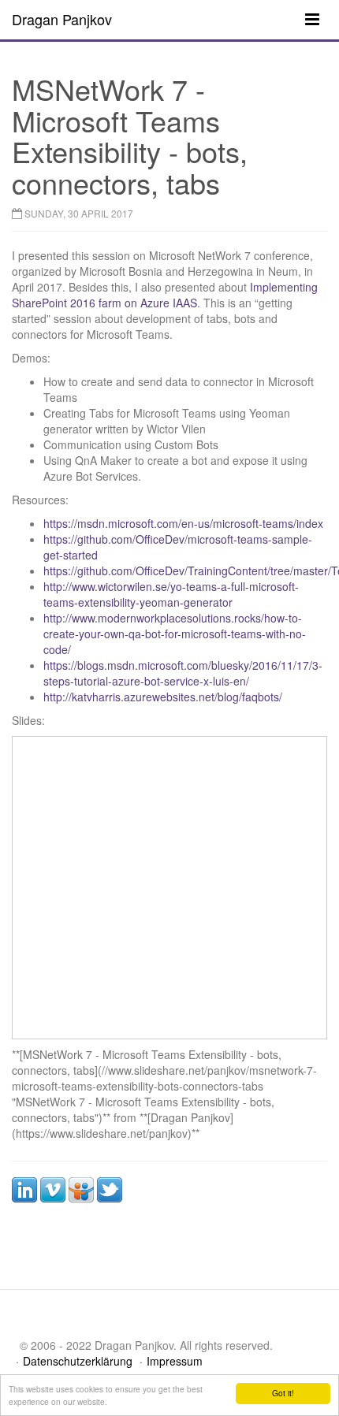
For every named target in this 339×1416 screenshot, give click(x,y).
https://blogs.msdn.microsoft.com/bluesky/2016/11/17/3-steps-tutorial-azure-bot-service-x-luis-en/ (182, 673)
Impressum (175, 1361)
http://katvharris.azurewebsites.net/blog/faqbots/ (162, 696)
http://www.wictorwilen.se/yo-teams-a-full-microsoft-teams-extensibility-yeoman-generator (171, 594)
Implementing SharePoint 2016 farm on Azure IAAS (165, 294)
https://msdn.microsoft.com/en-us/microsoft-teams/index (183, 523)
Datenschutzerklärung (77, 1361)
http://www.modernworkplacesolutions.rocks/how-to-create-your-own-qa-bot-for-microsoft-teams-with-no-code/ (174, 633)
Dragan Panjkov (62, 19)
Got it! (283, 1393)
